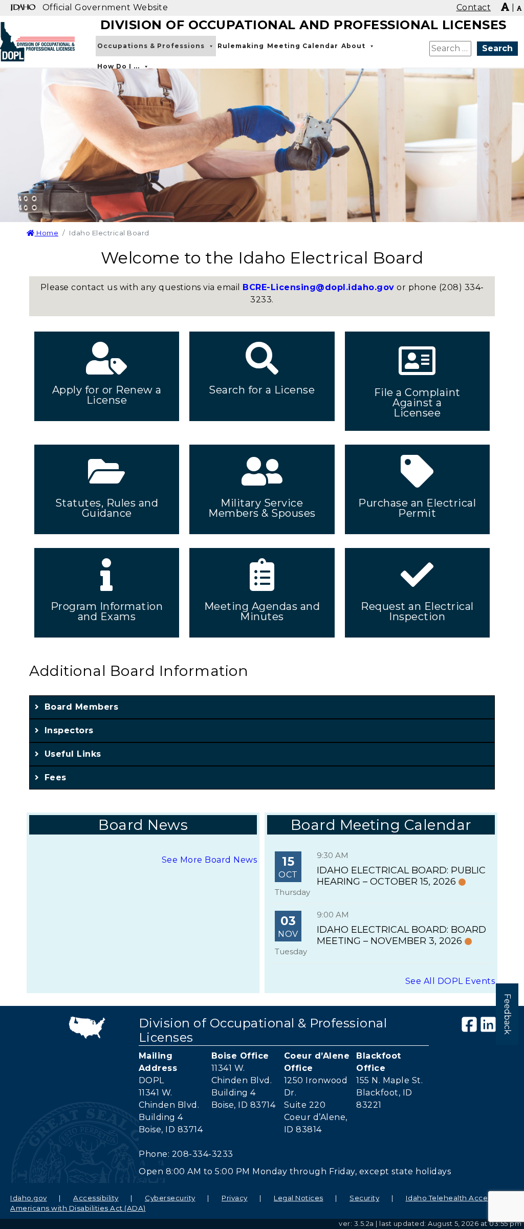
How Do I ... (118, 66)
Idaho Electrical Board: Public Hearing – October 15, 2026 (401, 876)
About (353, 46)
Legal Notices (298, 1198)
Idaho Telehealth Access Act (458, 1198)
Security (364, 1198)
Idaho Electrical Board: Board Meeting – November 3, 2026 (401, 935)
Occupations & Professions (151, 46)
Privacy (235, 1198)
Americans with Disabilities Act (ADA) (78, 1208)
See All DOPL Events (450, 981)
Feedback (507, 1014)
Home (46, 233)
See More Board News (209, 860)
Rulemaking (240, 46)
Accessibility (96, 1198)
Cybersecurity (170, 1198)
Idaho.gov (28, 1198)
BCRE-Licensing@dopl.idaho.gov (319, 287)
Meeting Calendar (302, 46)
